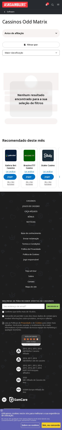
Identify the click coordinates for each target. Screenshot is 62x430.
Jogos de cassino (31, 206)
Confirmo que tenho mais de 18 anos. (20, 311)
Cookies (38, 323)
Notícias (31, 222)
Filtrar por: (32, 44)
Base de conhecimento (31, 233)
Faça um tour (31, 271)
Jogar (10, 176)
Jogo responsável (31, 259)
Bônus (31, 216)
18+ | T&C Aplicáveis (10, 183)
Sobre (31, 276)
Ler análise (11, 171)
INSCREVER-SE (52, 306)
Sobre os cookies (30, 425)
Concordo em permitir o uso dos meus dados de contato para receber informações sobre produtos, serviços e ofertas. (31, 317)
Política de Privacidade (31, 249)
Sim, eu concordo (51, 425)
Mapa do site (31, 286)
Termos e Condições (31, 243)
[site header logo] (15, 4)
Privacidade (26, 323)
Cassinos (31, 201)
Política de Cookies (31, 254)
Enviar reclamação (31, 238)
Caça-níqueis (31, 211)
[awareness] (18, 400)
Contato (31, 281)
